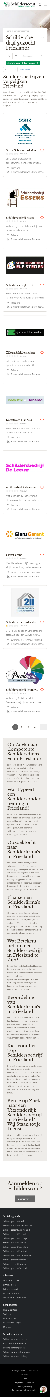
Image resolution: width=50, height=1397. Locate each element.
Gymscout (25, 1374)
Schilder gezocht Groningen (15, 1238)
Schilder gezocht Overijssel (15, 1268)
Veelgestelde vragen (12, 1322)
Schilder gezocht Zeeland (14, 1234)
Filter (9, 56)
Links (25, 1378)
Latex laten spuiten (11, 1289)
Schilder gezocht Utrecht (14, 1221)
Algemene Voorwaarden (25, 1382)
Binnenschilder (9, 1284)
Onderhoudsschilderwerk (14, 1297)
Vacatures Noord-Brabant (14, 1343)
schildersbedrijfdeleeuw (21, 487)
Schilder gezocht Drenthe (14, 1259)
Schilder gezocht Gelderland (15, 1246)
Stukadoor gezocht (11, 1280)
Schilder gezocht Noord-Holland (17, 1225)
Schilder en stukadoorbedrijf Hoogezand (22, 622)
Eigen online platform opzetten (25, 1390)
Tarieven (7, 1314)
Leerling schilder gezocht (14, 1347)
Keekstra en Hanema (19, 420)
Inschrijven (23, 1198)
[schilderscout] (19, 4)
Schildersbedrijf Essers (20, 217)
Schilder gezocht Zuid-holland (16, 1229)
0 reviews (23, 153)
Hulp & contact (10, 1309)
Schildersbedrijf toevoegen (21, 63)
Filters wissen (24, 69)
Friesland (8, 69)
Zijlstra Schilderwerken (20, 352)
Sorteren (15, 56)
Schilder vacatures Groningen (16, 1352)
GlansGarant (14, 555)
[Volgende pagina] (43, 727)
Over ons (7, 1327)
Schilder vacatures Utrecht (15, 1339)
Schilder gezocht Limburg (14, 1242)
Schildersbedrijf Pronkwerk (22, 689)
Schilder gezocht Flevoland (15, 1251)
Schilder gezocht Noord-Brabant (17, 1255)
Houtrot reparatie (11, 1293)
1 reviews (23, 625)
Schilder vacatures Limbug (15, 1356)
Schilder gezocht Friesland (15, 1264)
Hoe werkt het (9, 1318)
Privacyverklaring (25, 1386)
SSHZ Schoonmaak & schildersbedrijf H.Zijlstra (22, 150)
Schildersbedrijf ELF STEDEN (22, 285)
